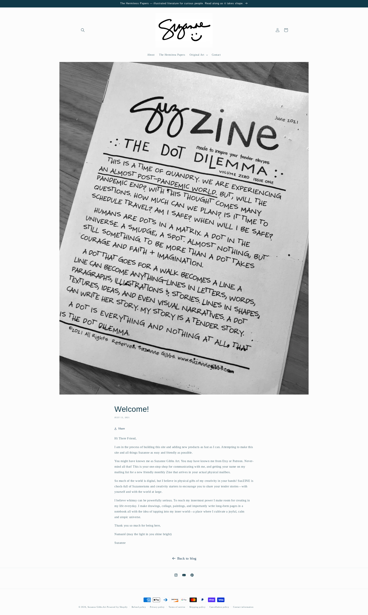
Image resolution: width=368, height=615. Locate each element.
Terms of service (177, 607)
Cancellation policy (219, 607)
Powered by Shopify (117, 607)
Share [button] (121, 428)
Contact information (243, 607)
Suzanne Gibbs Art (97, 607)
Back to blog (186, 558)
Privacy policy (157, 607)
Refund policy (139, 607)
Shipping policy (197, 607)
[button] (83, 30)
